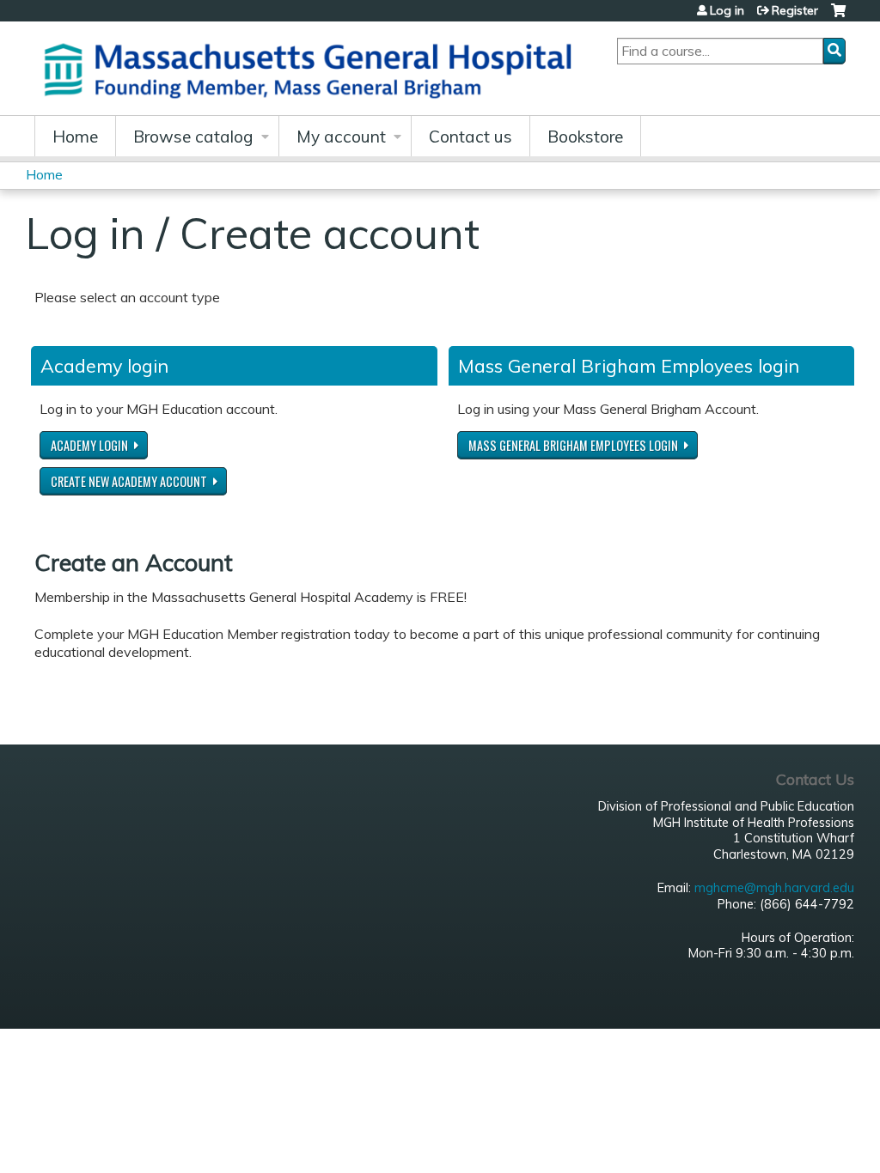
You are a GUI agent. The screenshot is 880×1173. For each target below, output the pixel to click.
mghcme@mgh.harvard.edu (774, 888)
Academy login (89, 445)
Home (75, 136)
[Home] (313, 68)
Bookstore (585, 136)
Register (795, 10)
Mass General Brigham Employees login (573, 445)
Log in (727, 10)
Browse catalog (193, 136)
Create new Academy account (129, 481)
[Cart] (838, 16)
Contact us (470, 136)
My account (341, 136)
